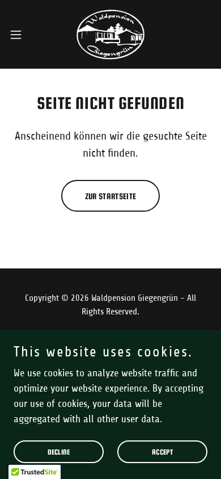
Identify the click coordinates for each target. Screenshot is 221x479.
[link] (110, 34)
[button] (20, 34)
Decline (59, 452)
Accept (162, 452)
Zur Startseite (110, 196)
